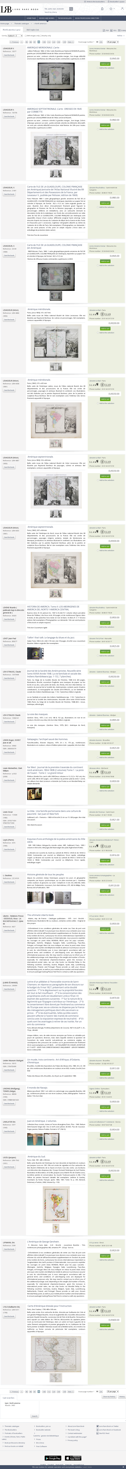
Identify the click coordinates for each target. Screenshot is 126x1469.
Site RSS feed (104, 1433)
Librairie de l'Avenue (97, 812)
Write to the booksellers (96, 1)
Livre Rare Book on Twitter (109, 1426)
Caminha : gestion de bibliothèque (46, 1436)
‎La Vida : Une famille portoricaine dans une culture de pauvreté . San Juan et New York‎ (54, 812)
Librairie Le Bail (95, 310)
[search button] (71, 9)
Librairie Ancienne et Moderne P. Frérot (103, 840)
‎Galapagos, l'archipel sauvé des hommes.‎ (47, 739)
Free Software (41, 1446)
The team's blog (73, 1430)
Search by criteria (51, 12)
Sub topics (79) (33, 29)
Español (51, 1465)
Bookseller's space (117, 1)
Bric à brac (40, 1443)
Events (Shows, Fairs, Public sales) (13, 1438)
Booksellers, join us (43, 1426)
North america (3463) (11, 29)
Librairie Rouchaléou (97, 187)
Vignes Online (94, 1088)
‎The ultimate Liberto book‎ (40, 915)
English (43, 1465)
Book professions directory (87, 18)
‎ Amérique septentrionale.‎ (40, 456)
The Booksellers (65, 18)
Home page (31, 18)
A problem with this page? (77, 1437)
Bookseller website (43, 1430)
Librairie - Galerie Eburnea (99, 672)
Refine (120, 36)
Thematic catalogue (21, 23)
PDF (107, 30)
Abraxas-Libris (94, 768)
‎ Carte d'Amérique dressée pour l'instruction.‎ (49, 1306)
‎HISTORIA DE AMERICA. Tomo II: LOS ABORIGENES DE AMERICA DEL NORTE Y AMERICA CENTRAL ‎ (53, 608)
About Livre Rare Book (76, 1426)
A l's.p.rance (93, 916)
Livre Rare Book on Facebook (110, 1430)
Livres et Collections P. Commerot (101, 1122)
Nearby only (46, 36)
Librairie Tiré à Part (96, 638)
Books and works (46, 18)
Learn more (87, 1467)
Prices (38, 1439)
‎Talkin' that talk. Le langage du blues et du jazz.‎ (51, 637)
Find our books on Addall (13, 1446)
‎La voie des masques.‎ (37, 714)
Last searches (8, 1398)
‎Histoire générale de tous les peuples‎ (45, 874)
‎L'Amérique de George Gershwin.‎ (43, 1241)
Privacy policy (72, 1440)
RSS (115, 30)
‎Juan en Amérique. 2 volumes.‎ (42, 1121)
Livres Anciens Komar (97, 48)
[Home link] (19, 9)
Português (59, 1465)
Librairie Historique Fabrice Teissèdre (103, 983)
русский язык (79, 1465)
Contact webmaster (74, 1433)
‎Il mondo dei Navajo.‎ (37, 1087)
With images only (33, 36)
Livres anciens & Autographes (100, 875)
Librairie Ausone (95, 740)
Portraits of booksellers (13, 1433)
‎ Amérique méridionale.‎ (39, 309)
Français (68, 1465)
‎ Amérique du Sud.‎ (36, 1156)
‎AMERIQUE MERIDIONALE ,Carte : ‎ (44, 47)
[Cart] (102, 9)
